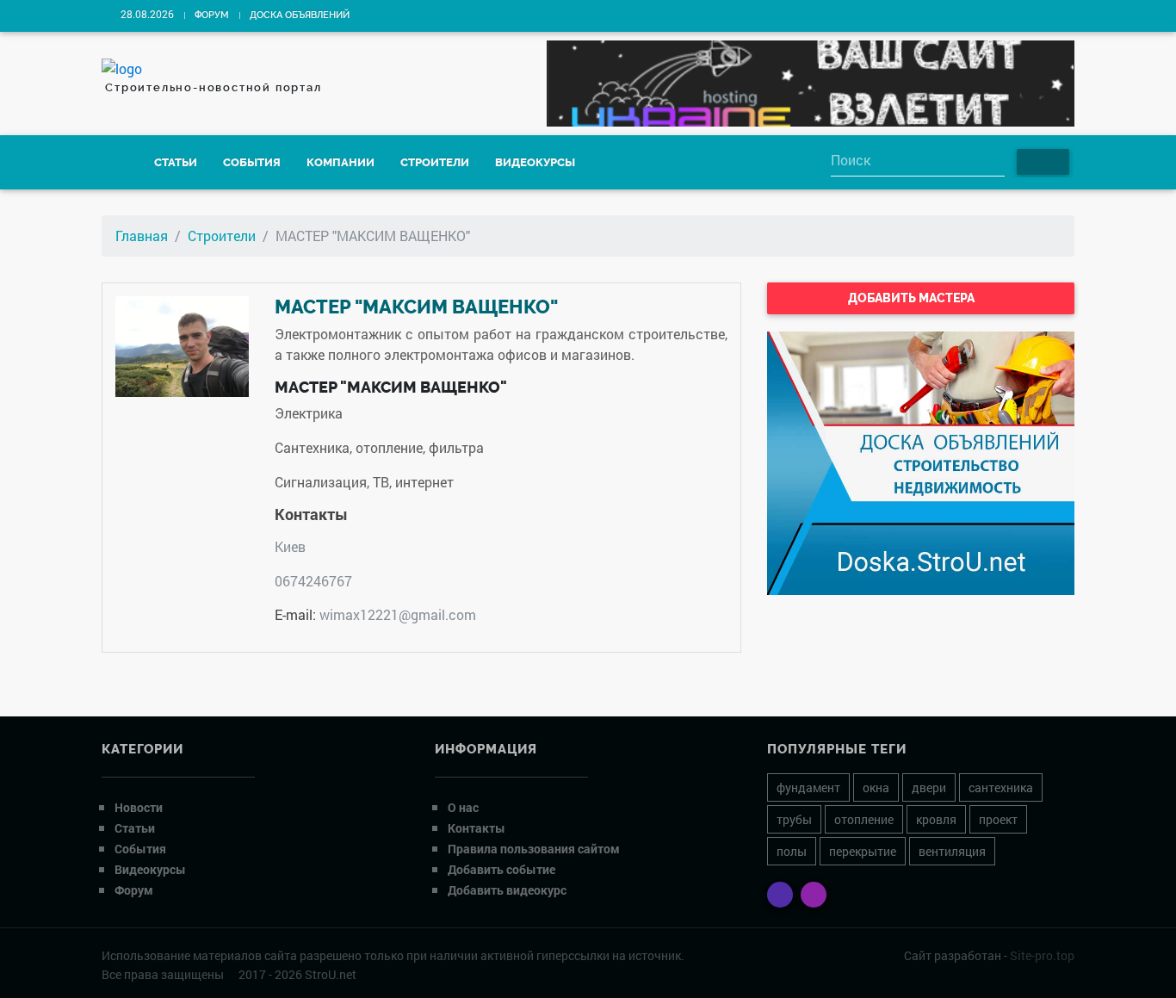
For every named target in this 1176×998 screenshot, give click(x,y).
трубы (794, 819)
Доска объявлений (300, 15)
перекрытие (862, 851)
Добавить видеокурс (507, 890)
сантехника (1001, 787)
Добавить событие (501, 869)
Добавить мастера (912, 298)
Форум (212, 15)
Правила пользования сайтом (534, 848)
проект (998, 819)
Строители (434, 162)
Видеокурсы (535, 162)
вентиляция (952, 851)
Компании (340, 162)
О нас (463, 807)
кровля (936, 819)
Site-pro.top (1042, 955)
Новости (139, 807)
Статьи (175, 162)
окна (876, 787)
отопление (864, 819)
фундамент (808, 787)
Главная (141, 235)
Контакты (476, 828)
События (252, 162)
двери (929, 787)
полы (792, 851)
